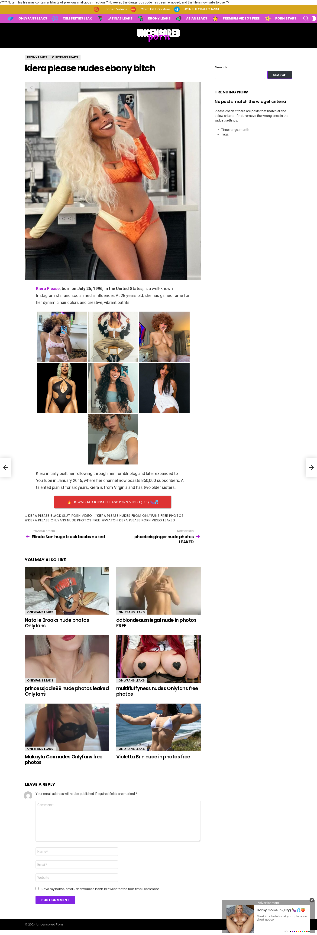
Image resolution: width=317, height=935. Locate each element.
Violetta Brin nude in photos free (153, 756)
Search (221, 67)
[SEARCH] (306, 18)
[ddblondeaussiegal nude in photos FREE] (158, 591)
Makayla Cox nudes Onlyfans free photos (64, 759)
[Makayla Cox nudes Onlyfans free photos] (67, 727)
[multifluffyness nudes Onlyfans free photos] (158, 659)
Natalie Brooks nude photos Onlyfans (57, 623)
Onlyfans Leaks (40, 612)
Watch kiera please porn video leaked (140, 520)
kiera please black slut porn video (60, 515)
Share (31, 88)
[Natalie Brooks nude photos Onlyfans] (67, 591)
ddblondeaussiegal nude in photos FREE (156, 623)
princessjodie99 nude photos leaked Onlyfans (67, 691)
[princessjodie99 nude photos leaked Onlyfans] (67, 659)
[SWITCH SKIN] (314, 18)
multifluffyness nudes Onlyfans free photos (157, 691)
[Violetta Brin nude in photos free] (158, 727)
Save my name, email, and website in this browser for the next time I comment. (100, 889)
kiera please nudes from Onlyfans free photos (140, 515)
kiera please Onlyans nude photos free (64, 520)
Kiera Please (48, 288)
